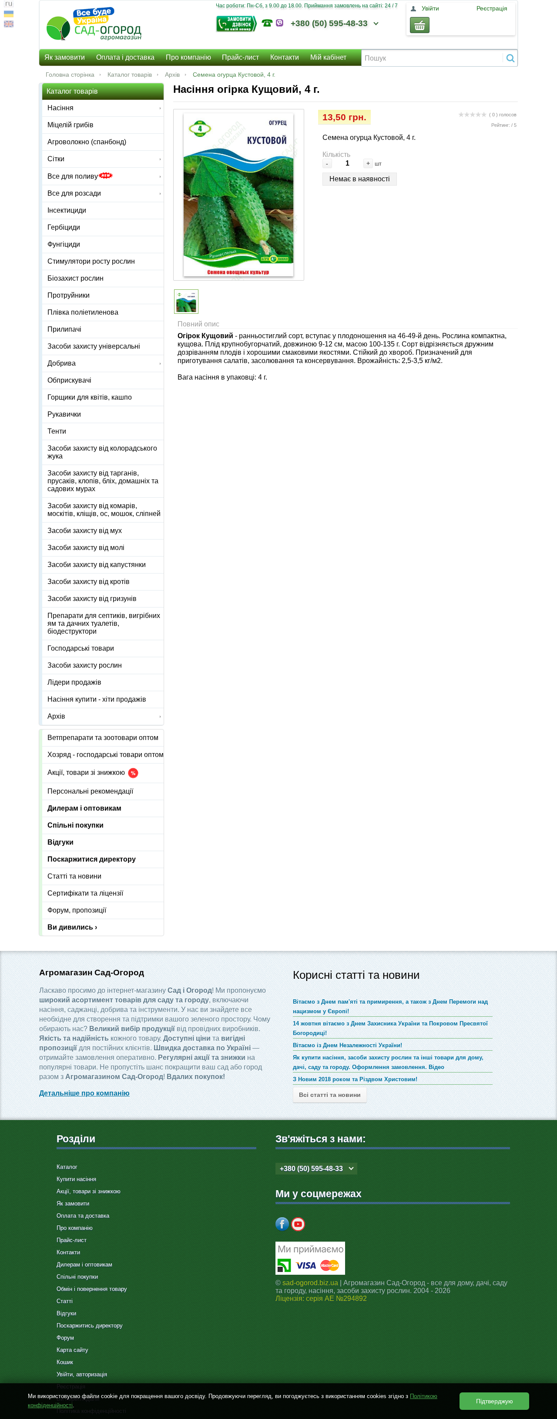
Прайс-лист (240, 57)
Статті (65, 1301)
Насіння (60, 108)
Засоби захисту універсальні (93, 346)
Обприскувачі (69, 380)
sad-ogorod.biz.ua (310, 1283)
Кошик (65, 1362)
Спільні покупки (75, 825)
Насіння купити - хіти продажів (96, 699)
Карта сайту (72, 1350)
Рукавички (64, 414)
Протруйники (68, 295)
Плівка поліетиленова (82, 312)
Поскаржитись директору (90, 1325)
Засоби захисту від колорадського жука (102, 452)
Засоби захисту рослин (84, 665)
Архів (172, 74)
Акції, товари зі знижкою (87, 773)
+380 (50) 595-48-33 (329, 23)
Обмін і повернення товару (92, 1289)
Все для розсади (74, 193)
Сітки (55, 159)
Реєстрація (491, 8)
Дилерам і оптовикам (84, 808)
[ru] (8, 5)
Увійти (430, 8)
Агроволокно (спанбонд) (86, 142)
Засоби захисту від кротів (88, 581)
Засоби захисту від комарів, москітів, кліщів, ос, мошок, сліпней (104, 509)
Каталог (67, 1167)
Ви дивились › (72, 927)
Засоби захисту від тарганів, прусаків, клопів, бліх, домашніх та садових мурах (102, 480)
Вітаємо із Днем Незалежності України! (347, 1045)
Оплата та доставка (83, 1215)
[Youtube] (298, 1224)
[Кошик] (419, 25)
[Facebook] (282, 1224)
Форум (65, 1337)
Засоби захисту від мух (84, 530)
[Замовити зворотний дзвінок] (239, 23)
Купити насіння (76, 1179)
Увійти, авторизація (82, 1374)
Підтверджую (494, 1401)
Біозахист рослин (75, 278)
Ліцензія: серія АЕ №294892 (321, 1298)
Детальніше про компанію (84, 1093)
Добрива (61, 363)
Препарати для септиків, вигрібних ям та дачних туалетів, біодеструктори (103, 623)
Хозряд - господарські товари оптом (105, 754)
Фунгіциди (63, 244)
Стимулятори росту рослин (91, 261)
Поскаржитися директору (91, 859)
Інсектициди (66, 210)
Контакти (284, 57)
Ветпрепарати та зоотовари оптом (102, 737)
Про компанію (188, 57)
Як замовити (64, 57)
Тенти (56, 431)
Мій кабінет (328, 57)
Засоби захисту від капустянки (96, 564)
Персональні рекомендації (90, 791)
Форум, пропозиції (76, 910)
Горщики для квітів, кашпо (89, 397)
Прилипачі (64, 329)
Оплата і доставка (125, 57)
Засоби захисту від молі (85, 547)
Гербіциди (63, 227)
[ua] (8, 15)
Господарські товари (80, 648)
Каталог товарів (129, 74)
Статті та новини (74, 876)
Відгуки (60, 842)
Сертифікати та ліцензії (85, 893)
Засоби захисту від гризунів (92, 598)
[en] (8, 25)
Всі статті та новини (330, 1094)
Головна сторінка (70, 74)
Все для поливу (72, 176)
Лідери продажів (74, 682)
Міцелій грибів (70, 125)
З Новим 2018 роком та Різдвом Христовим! (355, 1079)
